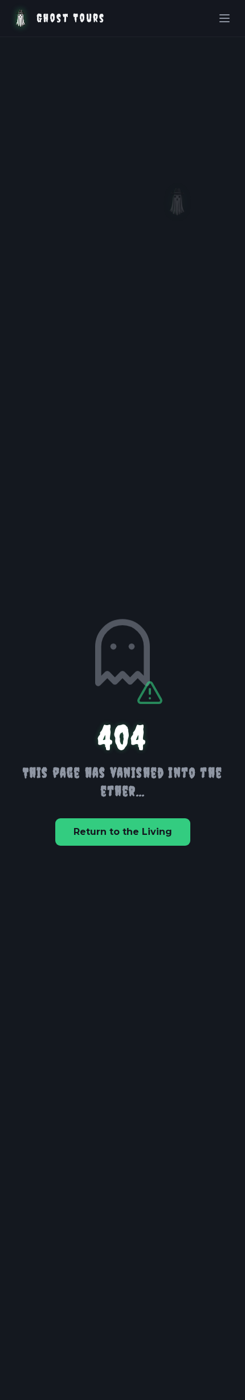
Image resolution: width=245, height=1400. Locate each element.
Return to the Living (123, 831)
